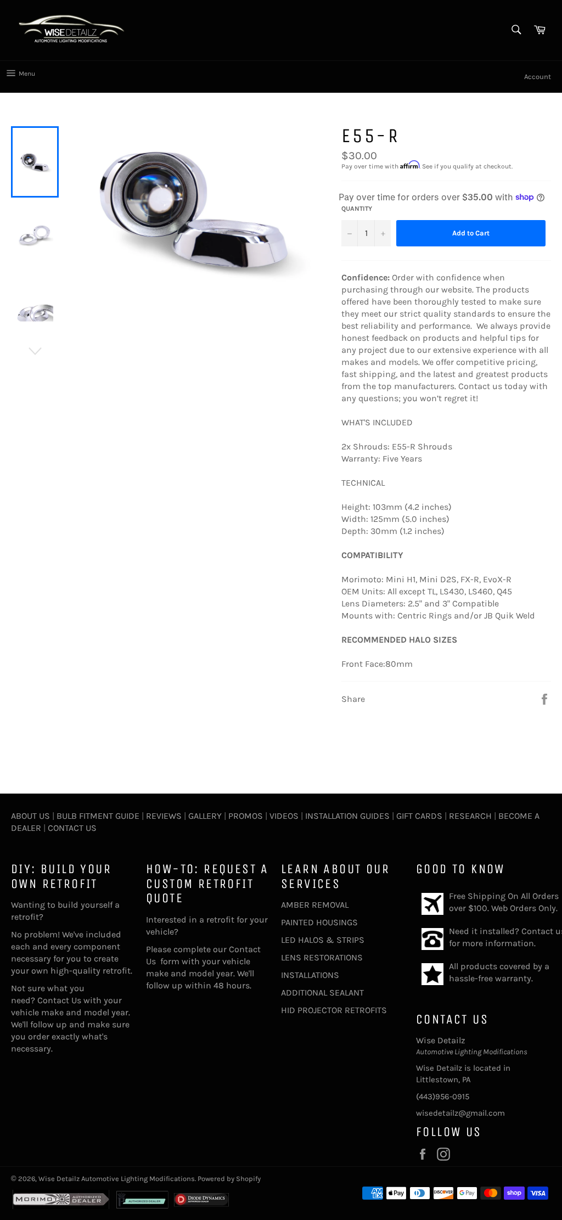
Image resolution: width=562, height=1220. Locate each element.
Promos (245, 816)
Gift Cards (419, 816)
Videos (284, 816)
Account (537, 76)
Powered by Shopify (229, 1178)
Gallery (205, 816)
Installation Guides (346, 816)
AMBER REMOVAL (315, 904)
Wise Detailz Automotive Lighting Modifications (116, 1178)
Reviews (164, 816)
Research (470, 816)
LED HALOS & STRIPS (322, 940)
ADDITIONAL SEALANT (322, 992)
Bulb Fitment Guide (98, 816)
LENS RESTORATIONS (322, 957)
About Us (30, 816)
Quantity (356, 208)
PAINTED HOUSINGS (319, 922)
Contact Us (72, 828)
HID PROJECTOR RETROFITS (334, 1010)
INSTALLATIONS (310, 975)
